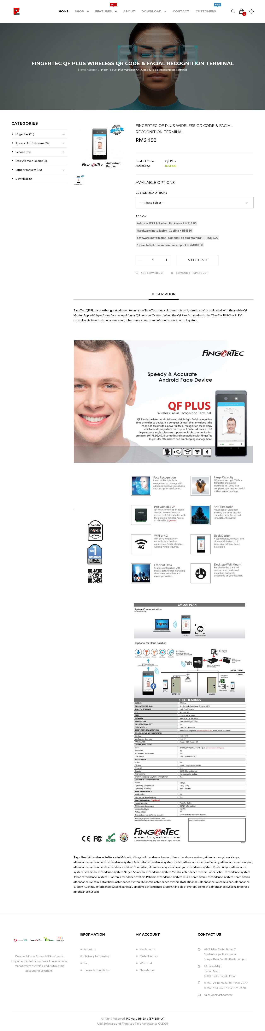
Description (164, 294)
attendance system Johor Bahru (203, 872)
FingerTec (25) (25, 134)
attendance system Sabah (216, 882)
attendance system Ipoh (236, 862)
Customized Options (151, 192)
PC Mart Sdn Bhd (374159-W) (145, 1018)
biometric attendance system (217, 886)
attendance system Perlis (90, 862)
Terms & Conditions (97, 970)
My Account (147, 949)
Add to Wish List (152, 272)
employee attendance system (153, 886)
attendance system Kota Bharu (93, 882)
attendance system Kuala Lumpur (208, 867)
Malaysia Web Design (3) (31, 161)
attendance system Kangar (222, 857)
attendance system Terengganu (229, 877)
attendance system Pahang (138, 877)
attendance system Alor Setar (127, 862)
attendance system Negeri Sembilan (121, 872)
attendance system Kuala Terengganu (182, 877)
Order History (149, 956)
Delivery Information (97, 956)
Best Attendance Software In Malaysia (106, 857)
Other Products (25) (29, 169)
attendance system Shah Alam (127, 867)
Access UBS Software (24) (32, 143)
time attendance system (187, 857)
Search (92, 69)
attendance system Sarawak (114, 886)
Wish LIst (146, 963)
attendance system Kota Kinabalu (176, 882)
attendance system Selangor (167, 867)
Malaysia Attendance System (151, 857)
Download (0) (24, 178)
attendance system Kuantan (100, 877)
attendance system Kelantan (134, 882)
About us (90, 949)
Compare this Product (192, 272)
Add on (141, 216)
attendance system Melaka (163, 872)
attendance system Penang (201, 862)
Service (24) (23, 152)
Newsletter (147, 970)
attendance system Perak (90, 867)
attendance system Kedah (165, 862)
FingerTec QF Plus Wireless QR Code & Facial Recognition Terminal (143, 69)
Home (82, 69)
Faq (86, 963)
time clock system (184, 886)
